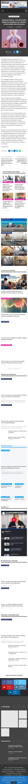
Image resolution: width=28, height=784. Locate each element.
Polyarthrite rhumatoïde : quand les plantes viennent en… (17, 646)
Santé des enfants (5, 450)
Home (6, 767)
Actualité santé (5, 275)
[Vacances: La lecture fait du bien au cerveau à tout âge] (14, 225)
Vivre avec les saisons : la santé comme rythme (17, 666)
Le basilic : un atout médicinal (15, 751)
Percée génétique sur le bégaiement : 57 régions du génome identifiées (21, 161)
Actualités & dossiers (21, 771)
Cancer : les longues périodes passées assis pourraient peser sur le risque (20, 253)
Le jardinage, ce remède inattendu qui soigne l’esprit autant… (17, 659)
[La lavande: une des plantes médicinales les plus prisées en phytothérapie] (4, 747)
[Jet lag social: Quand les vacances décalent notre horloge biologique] (14, 411)
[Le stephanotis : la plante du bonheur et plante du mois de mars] (4, 759)
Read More (20, 782)
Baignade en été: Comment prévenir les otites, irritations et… (17, 437)
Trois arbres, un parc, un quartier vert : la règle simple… (17, 652)
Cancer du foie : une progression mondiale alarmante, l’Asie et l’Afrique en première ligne (7, 162)
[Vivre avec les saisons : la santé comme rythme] (4, 667)
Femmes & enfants (8, 775)
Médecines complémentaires (7, 219)
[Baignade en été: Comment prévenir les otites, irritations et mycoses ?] (4, 439)
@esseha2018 (18, 675)
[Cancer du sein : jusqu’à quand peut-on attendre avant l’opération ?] (20, 179)
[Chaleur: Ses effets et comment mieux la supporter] (4, 432)
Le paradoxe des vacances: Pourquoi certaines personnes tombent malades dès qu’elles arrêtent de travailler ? (14, 242)
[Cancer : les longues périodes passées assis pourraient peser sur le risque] (8, 179)
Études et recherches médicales (14, 16)
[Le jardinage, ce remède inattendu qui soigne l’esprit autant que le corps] (4, 660)
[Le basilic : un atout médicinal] (4, 753)
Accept (14, 782)
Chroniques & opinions (19, 775)
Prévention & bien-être (7, 232)
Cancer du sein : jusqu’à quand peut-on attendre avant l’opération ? (7, 263)
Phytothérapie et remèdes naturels (7, 619)
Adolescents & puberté (6, 484)
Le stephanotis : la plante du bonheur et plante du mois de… (17, 758)
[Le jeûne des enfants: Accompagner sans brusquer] (7, 493)
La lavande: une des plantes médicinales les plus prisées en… (16, 746)
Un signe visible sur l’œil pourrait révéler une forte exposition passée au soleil (20, 263)
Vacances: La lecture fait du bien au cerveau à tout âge (13, 229)
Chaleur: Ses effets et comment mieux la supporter (17, 431)
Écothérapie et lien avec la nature (14, 773)
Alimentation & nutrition (19, 769)
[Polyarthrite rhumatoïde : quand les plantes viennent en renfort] (4, 647)
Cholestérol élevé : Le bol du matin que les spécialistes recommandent (7, 253)
